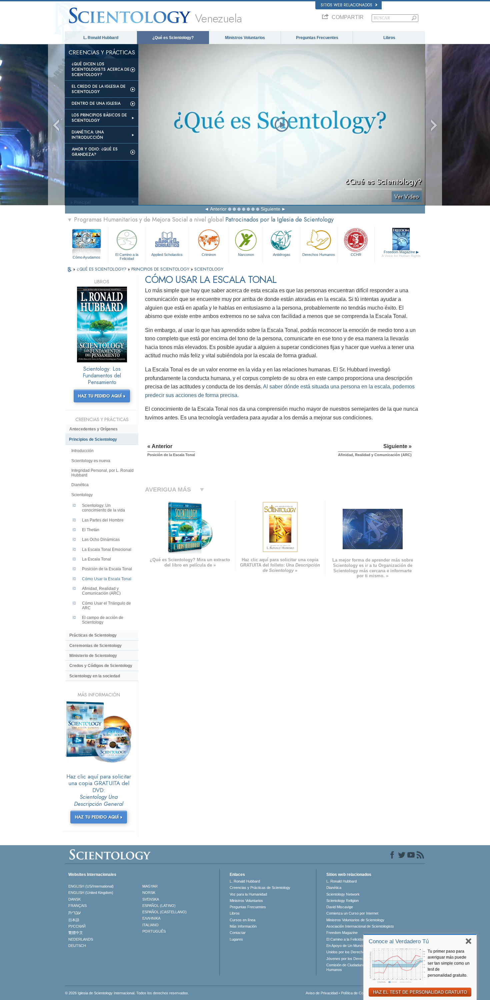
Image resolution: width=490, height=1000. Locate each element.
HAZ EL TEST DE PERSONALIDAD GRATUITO (420, 992)
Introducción (82, 450)
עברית (74, 912)
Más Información (243, 926)
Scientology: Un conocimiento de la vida (103, 508)
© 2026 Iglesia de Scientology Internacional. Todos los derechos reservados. (127, 993)
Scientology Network (343, 894)
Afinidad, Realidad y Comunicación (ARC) (101, 591)
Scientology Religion (342, 901)
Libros (389, 37)
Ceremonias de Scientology (95, 645)
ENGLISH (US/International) (91, 886)
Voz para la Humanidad (248, 894)
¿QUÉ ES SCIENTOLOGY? (102, 269)
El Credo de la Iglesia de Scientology (99, 89)
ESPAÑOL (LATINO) (159, 906)
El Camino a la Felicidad (126, 256)
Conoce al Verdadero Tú (399, 941)
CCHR (356, 255)
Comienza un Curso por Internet (352, 913)
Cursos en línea (242, 920)
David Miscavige (339, 907)
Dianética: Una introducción (88, 134)
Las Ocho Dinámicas (101, 539)
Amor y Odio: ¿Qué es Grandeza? (95, 151)
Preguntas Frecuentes (317, 37)
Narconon (246, 255)
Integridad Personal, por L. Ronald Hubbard (102, 472)
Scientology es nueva (90, 460)
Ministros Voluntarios (245, 37)
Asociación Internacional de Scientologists (360, 926)
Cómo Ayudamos (86, 257)
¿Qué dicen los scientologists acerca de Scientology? (101, 69)
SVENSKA (150, 899)
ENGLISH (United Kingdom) (90, 893)
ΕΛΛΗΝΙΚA (151, 918)
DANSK (74, 899)
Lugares (236, 939)
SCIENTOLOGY (208, 269)
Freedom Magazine (401, 254)
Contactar (238, 933)
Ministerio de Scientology (93, 655)
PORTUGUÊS (154, 931)
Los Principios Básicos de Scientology (99, 117)
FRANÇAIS (77, 906)
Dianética (80, 484)
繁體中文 (75, 933)
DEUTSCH (77, 946)
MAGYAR (150, 886)
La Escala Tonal (96, 559)
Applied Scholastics (167, 255)
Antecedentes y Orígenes (93, 429)
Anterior (218, 209)
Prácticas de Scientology (93, 635)
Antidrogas (281, 255)
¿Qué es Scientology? (173, 37)
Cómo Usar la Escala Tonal (106, 579)
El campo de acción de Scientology (102, 620)
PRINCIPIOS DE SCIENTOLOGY (161, 269)
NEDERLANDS (80, 939)
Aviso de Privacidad (322, 993)
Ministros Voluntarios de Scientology (355, 920)
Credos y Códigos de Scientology (100, 665)
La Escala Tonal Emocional (106, 549)
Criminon (209, 255)
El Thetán (90, 530)
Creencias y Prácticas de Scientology (260, 888)
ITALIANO (150, 925)
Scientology (82, 494)
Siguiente (270, 209)
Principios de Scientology (93, 439)
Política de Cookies (356, 993)
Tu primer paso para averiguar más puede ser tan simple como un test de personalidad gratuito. (449, 963)
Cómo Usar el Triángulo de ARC (106, 605)
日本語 (73, 920)
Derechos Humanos (318, 255)
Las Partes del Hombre (103, 520)
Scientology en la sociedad (94, 676)
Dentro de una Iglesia (96, 103)
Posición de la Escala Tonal (107, 569)
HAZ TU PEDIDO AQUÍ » (101, 396)
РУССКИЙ (77, 926)
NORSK (148, 893)
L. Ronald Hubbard (100, 37)
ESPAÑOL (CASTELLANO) (164, 912)
